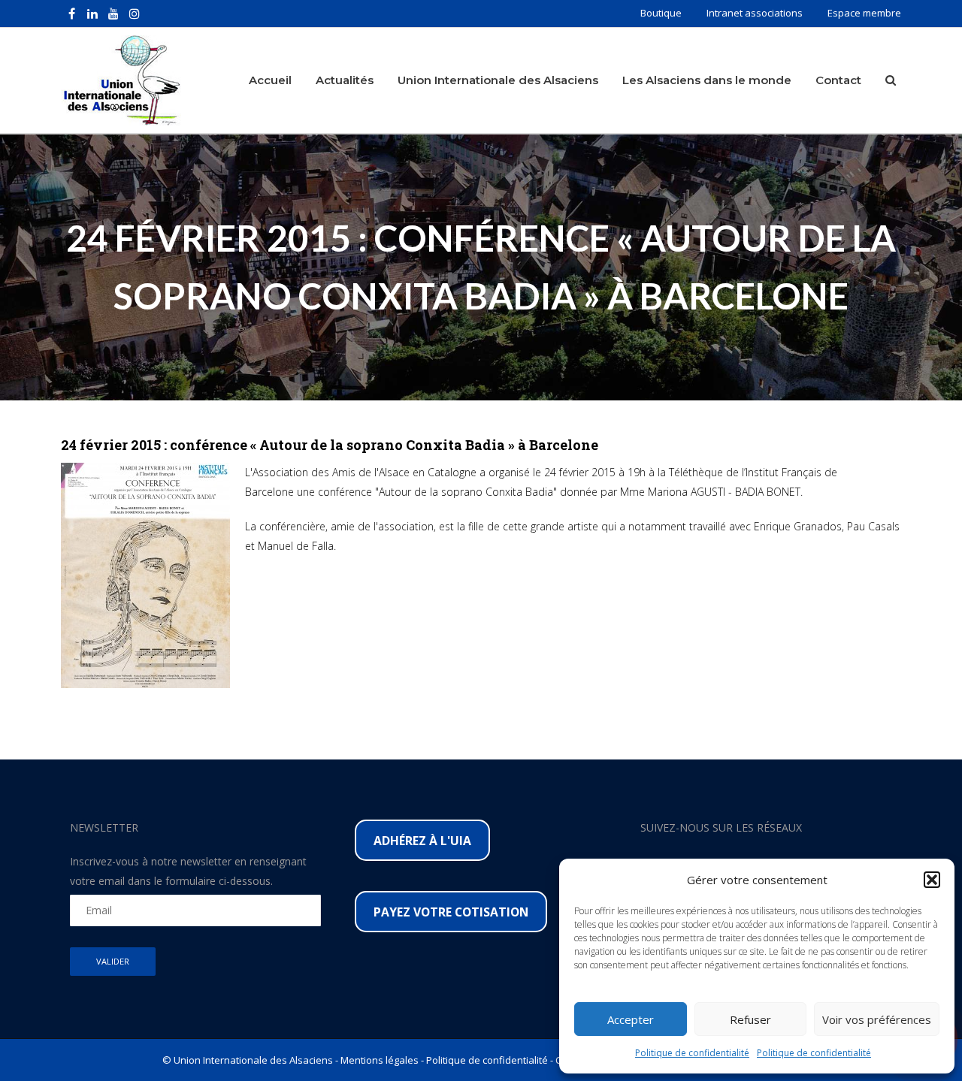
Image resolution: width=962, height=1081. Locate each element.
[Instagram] (135, 14)
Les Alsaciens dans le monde (706, 80)
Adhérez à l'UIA (422, 840)
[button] (931, 879)
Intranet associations (754, 13)
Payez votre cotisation (451, 912)
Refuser (750, 1019)
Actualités (345, 80)
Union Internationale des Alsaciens (498, 80)
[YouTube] (113, 14)
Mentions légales (379, 1060)
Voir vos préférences (876, 1019)
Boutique (661, 13)
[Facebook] (71, 14)
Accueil (270, 80)
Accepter (630, 1019)
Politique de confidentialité (692, 1052)
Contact (838, 80)
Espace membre (864, 13)
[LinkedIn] (92, 14)
